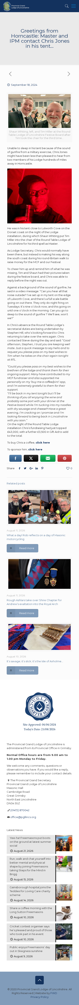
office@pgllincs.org (23, 817)
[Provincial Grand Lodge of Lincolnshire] (16, 6)
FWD (53, 993)
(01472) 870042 (19, 810)
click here (35, 449)
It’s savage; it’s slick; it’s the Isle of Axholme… (35, 661)
